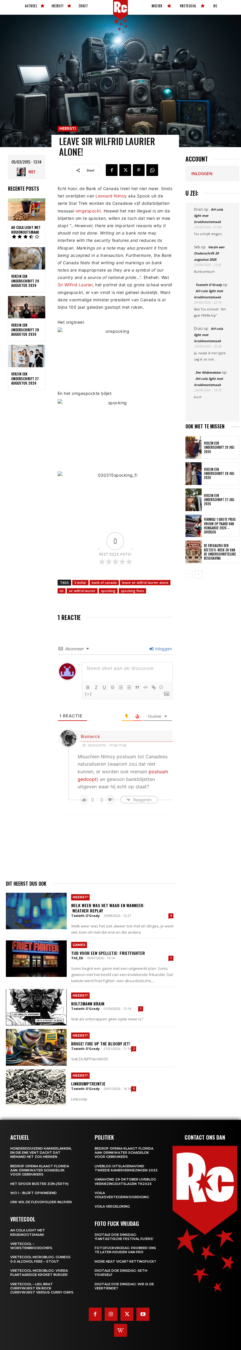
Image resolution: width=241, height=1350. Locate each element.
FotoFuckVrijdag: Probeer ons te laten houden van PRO (125, 1250)
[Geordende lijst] (121, 687)
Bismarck (90, 736)
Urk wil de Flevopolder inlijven (41, 1202)
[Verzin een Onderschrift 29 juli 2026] (193, 447)
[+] (88, 694)
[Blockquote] (137, 687)
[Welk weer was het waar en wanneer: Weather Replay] (36, 911)
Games (79, 945)
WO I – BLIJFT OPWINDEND (33, 1193)
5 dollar (80, 582)
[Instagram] (111, 1314)
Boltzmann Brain (87, 1003)
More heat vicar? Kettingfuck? (125, 1261)
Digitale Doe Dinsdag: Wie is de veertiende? (124, 1286)
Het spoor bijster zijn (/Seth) (39, 1184)
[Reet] (23, 171)
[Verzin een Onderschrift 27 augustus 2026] (26, 356)
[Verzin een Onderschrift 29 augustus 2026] (26, 258)
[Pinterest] (139, 170)
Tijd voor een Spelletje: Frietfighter (108, 953)
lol (61, 590)
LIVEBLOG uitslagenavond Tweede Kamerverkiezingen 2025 (126, 1168)
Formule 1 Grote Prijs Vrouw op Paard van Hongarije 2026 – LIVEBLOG (220, 525)
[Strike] (112, 687)
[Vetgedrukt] (88, 687)
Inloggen (163, 648)
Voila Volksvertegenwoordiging (122, 1195)
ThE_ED (77, 958)
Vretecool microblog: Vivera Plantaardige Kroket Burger (39, 1272)
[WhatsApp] (152, 170)
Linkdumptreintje (88, 1083)
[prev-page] (189, 574)
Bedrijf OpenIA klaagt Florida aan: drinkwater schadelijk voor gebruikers (39, 1170)
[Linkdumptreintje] (36, 1087)
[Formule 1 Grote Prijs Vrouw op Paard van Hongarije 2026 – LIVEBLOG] (193, 526)
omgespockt (88, 210)
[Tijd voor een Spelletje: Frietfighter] (36, 958)
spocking (108, 590)
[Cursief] (96, 687)
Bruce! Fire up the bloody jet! (100, 1043)
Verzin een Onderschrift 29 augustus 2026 (25, 281)
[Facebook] (112, 170)
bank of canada (104, 582)
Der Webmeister (208, 372)
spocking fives (132, 590)
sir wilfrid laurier (82, 590)
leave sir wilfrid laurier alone (145, 582)
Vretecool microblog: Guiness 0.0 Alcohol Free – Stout (40, 1259)
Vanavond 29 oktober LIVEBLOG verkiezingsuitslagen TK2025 (125, 1181)
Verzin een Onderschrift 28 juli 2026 (219, 473)
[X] (125, 170)
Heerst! (67, 128)
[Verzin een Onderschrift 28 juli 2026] (193, 473)
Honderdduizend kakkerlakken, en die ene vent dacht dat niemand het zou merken (41, 1152)
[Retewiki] (120, 1330)
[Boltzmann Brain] (36, 1007)
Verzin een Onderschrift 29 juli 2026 (219, 447)
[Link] (154, 687)
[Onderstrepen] (104, 687)
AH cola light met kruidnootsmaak (26, 230)
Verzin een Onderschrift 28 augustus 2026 (25, 329)
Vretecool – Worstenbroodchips (31, 1246)
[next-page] (198, 574)
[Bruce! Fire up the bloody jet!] (36, 1047)
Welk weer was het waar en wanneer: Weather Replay (107, 908)
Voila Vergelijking (112, 1206)
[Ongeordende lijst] (129, 687)
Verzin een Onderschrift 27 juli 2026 (219, 499)
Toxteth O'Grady (85, 915)
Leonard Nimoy (111, 195)
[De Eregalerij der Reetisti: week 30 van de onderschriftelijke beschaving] (193, 552)
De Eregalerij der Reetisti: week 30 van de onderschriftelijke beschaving (220, 552)
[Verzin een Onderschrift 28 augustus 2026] (26, 307)
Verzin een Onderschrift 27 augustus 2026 (25, 378)
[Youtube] (142, 1314)
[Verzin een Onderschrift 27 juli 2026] (193, 499)
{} (161, 687)
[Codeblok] (145, 687)
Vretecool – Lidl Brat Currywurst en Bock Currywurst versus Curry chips (41, 1288)
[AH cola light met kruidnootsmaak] (26, 209)
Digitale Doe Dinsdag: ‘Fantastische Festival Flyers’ (124, 1237)
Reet (32, 171)
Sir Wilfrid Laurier (75, 284)
